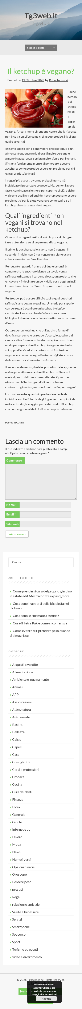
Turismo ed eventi (25, 949)
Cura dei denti (22, 792)
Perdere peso (21, 882)
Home (24, 991)
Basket (17, 724)
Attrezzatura (21, 709)
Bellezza (18, 732)
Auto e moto (21, 717)
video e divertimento (27, 957)
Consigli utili (21, 762)
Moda (16, 844)
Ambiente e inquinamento (30, 679)
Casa (15, 754)
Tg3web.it (41, 15)
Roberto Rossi (58, 80)
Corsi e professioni (25, 769)
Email (11, 514)
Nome (11, 504)
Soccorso (19, 934)
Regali (16, 897)
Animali (17, 687)
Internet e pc (21, 829)
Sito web (12, 524)
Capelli (17, 747)
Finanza (17, 799)
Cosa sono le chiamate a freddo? (36, 616)
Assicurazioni (22, 702)
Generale (18, 814)
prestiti (17, 889)
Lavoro (17, 837)
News (16, 852)
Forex (16, 807)
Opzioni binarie (23, 867)
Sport (16, 942)
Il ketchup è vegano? (40, 71)
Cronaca (18, 777)
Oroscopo (19, 874)
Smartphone (21, 927)
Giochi (17, 822)
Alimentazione (22, 672)
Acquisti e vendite (25, 664)
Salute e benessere (25, 912)
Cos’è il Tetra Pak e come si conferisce (40, 623)
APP (15, 694)
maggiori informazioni (44, 994)
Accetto (46, 998)
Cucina (20, 422)
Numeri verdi (21, 859)
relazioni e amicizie (26, 904)
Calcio (16, 739)
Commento (15, 460)
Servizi (17, 919)
